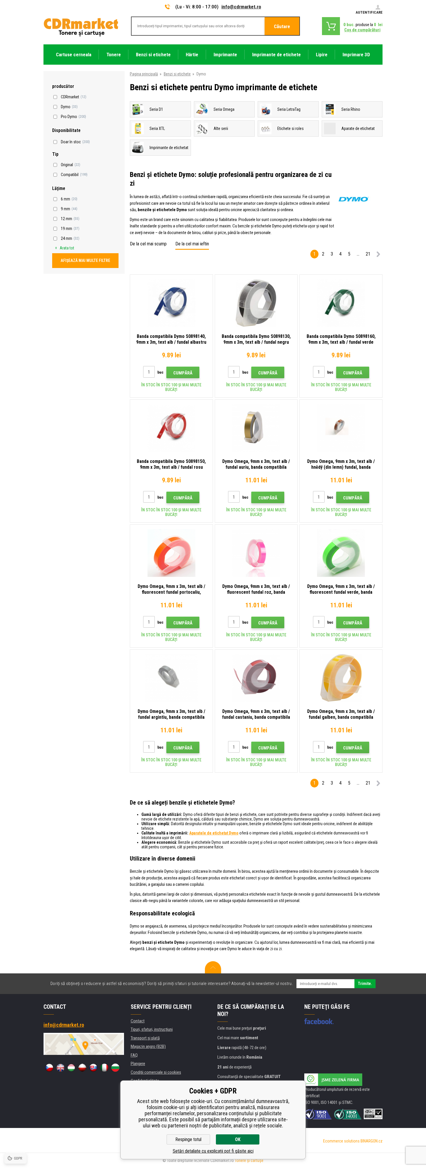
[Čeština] (49, 1068)
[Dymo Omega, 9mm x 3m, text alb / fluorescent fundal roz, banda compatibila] (256, 553)
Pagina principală (144, 74)
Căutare (282, 26)
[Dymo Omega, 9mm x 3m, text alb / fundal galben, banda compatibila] (340, 678)
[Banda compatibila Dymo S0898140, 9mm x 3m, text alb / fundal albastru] (171, 303)
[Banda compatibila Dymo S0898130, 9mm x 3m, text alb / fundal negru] (256, 303)
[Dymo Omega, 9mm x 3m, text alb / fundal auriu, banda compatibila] (256, 428)
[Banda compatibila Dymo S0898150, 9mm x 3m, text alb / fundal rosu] (171, 428)
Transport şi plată (145, 1038)
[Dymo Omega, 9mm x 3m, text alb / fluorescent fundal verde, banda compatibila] (340, 553)
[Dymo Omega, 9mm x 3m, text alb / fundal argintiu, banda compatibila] (171, 678)
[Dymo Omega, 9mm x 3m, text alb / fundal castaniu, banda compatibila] (256, 678)
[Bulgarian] (115, 1068)
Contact (138, 1021)
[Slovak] (93, 1068)
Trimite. (365, 983)
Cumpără (182, 373)
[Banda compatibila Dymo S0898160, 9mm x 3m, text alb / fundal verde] (340, 303)
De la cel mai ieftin (192, 244)
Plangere (138, 1063)
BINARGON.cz (372, 1141)
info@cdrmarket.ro (241, 7)
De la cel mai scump (148, 244)
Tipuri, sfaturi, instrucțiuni (152, 1029)
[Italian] (104, 1068)
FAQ (134, 1055)
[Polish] (82, 1068)
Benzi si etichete (177, 74)
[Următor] (378, 255)
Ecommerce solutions (341, 1141)
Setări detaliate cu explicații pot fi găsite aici (213, 1151)
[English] (60, 1068)
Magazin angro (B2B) (148, 1046)
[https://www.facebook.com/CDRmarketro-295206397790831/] (319, 1021)
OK (238, 1139)
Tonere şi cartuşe (249, 1160)
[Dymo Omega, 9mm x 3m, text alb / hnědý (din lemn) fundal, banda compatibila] (340, 428)
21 (368, 254)
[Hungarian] (71, 1068)
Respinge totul (188, 1139)
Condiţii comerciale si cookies (156, 1072)
